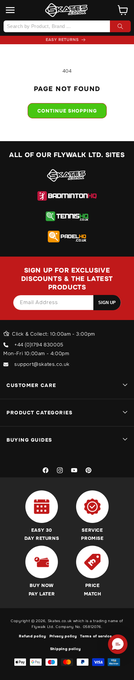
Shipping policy (65, 649)
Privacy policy (63, 636)
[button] (10, 10)
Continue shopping (67, 111)
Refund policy (32, 636)
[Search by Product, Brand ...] (120, 26)
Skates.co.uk (60, 621)
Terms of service (96, 636)
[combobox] (67, 26)
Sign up (107, 302)
